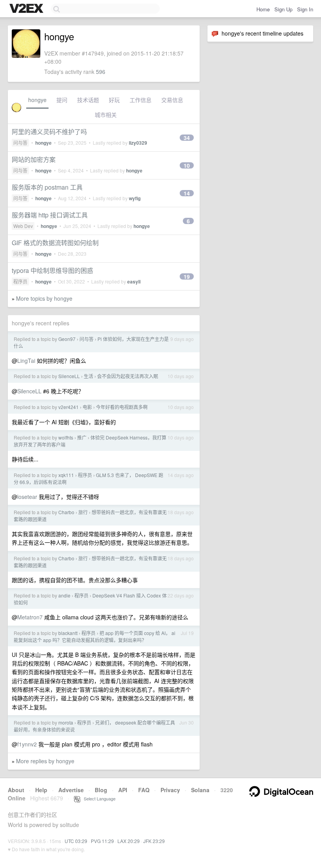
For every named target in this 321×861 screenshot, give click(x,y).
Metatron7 (30, 617)
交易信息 (172, 100)
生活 (88, 376)
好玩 (114, 100)
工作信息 (140, 100)
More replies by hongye (45, 761)
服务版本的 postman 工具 (47, 187)
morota (65, 722)
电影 (87, 407)
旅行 (83, 512)
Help (41, 790)
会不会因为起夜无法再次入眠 (127, 376)
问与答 (20, 142)
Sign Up (283, 9)
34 (187, 138)
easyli (134, 281)
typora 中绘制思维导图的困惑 (52, 270)
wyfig (135, 198)
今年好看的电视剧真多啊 (122, 407)
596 (100, 71)
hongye (37, 100)
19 (187, 276)
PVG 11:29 (102, 841)
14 (187, 193)
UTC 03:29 (76, 841)
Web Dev (23, 225)
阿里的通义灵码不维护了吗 (49, 131)
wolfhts (65, 437)
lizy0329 (138, 142)
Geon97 (67, 338)
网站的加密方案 (34, 159)
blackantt (68, 633)
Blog (101, 790)
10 (187, 165)
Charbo (66, 512)
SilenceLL (69, 376)
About (16, 790)
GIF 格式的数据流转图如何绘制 (55, 242)
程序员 (20, 281)
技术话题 (88, 100)
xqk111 (66, 475)
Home (263, 9)
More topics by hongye (44, 298)
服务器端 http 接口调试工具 (50, 214)
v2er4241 (68, 407)
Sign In (305, 9)
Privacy (170, 790)
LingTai (26, 360)
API (122, 790)
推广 (82, 437)
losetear (27, 496)
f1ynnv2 (27, 744)
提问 (61, 100)
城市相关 (106, 114)
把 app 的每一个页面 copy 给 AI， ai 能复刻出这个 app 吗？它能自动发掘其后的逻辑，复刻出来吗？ (94, 636)
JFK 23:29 (154, 841)
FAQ (144, 790)
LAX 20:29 (128, 841)
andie (64, 595)
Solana (200, 790)
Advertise (71, 790)
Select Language (97, 798)
